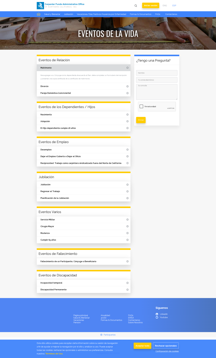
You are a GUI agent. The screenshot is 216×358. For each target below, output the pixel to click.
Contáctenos (171, 14)
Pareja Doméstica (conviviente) (55, 93)
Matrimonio (46, 68)
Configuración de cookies (167, 351)
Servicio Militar (47, 219)
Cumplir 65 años (48, 240)
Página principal (80, 315)
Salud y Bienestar (52, 14)
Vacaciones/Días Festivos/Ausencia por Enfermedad (101, 14)
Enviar (141, 120)
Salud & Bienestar (81, 318)
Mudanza (45, 233)
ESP (174, 5)
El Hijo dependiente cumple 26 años (58, 128)
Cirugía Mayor (47, 226)
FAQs (157, 14)
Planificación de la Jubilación (54, 198)
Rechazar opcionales (166, 346)
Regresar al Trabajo (50, 191)
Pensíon (77, 322)
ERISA (131, 318)
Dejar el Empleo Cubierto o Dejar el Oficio (60, 156)
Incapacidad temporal (51, 283)
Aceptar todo (143, 346)
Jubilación (68, 14)
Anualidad (105, 315)
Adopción (45, 121)
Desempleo (46, 149)
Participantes (110, 335)
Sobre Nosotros (135, 322)
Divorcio (44, 86)
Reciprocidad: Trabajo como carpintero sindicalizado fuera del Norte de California (80, 163)
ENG (165, 5)
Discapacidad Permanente (53, 289)
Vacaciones (78, 320)
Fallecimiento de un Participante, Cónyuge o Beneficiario (68, 261)
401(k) (103, 318)
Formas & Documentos (140, 14)
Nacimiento (46, 114)
